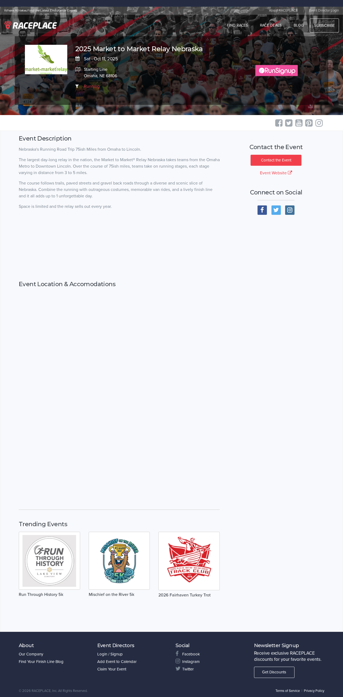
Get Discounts (274, 672)
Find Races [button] (237, 25)
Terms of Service (287, 691)
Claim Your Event (111, 669)
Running (92, 86)
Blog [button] (299, 25)
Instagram (191, 661)
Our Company (31, 654)
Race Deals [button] (271, 25)
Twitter (188, 669)
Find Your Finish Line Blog (41, 661)
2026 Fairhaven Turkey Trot (184, 595)
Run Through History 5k (41, 594)
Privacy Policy (314, 691)
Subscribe (324, 25)
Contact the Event (276, 160)
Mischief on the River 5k (111, 594)
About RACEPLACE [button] (283, 10)
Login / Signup (110, 654)
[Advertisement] (119, 250)
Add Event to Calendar (117, 661)
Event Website (274, 173)
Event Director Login (324, 10)
